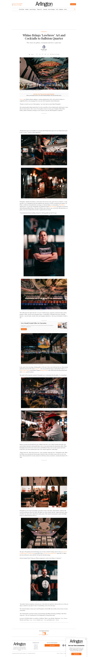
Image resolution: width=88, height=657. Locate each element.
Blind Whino (62, 205)
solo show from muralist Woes (50, 553)
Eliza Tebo (44, 49)
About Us (36, 644)
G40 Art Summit (53, 206)
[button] (75, 9)
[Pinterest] (42, 54)
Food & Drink (44, 31)
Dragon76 (37, 368)
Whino (21, 99)
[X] (39, 54)
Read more (24, 329)
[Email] (45, 54)
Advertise (36, 647)
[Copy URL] (48, 54)
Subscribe (36, 646)
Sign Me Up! (76, 653)
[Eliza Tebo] (43, 46)
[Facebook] (37, 54)
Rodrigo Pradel (44, 370)
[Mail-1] (63, 645)
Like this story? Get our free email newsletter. (44, 94)
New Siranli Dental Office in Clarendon (33, 323)
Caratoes (24, 372)
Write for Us (36, 648)
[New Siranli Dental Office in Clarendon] (62, 325)
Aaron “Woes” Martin (25, 370)
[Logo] (44, 4)
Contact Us (36, 645)
